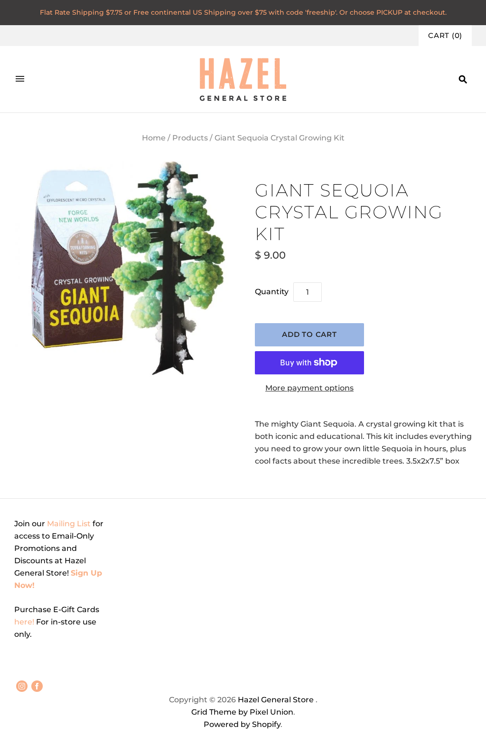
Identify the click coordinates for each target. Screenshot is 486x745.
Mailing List (69, 523)
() (445, 35)
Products (190, 137)
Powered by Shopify (242, 724)
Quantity (272, 291)
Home (154, 137)
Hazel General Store (276, 699)
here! (25, 621)
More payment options (309, 387)
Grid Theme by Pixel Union (242, 712)
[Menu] (20, 79)
